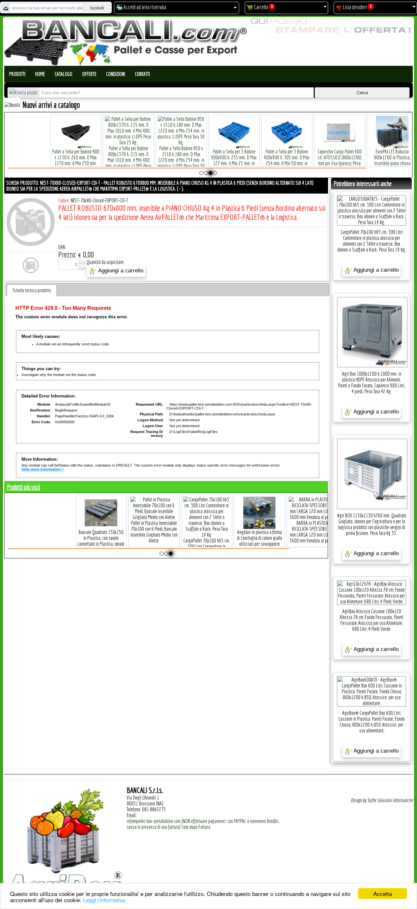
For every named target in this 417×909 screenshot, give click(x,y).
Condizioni (115, 74)
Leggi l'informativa (104, 900)
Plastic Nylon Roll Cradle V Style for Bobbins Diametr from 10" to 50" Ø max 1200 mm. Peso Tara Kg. (314, 160)
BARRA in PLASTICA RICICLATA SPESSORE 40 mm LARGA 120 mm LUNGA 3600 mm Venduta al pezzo (100, 531)
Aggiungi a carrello (120, 271)
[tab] (32, 290)
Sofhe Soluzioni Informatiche (390, 800)
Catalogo (63, 74)
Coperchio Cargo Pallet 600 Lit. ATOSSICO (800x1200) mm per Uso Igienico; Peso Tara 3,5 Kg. (111, 160)
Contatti (142, 74)
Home (40, 74)
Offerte (89, 74)
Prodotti (17, 74)
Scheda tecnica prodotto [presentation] (31, 290)
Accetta (382, 893)
